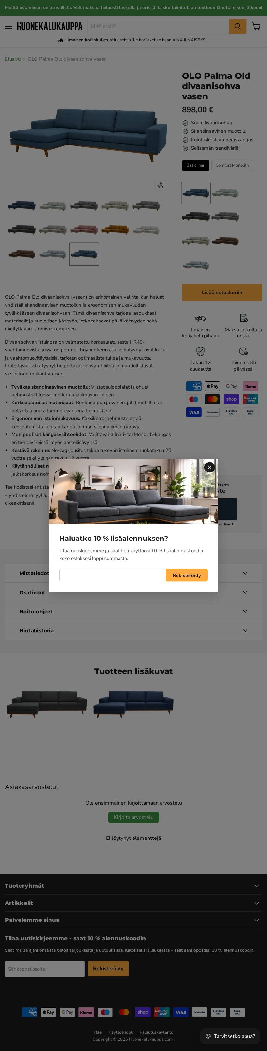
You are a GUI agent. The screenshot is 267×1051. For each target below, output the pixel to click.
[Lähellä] (209, 467)
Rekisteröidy (187, 575)
